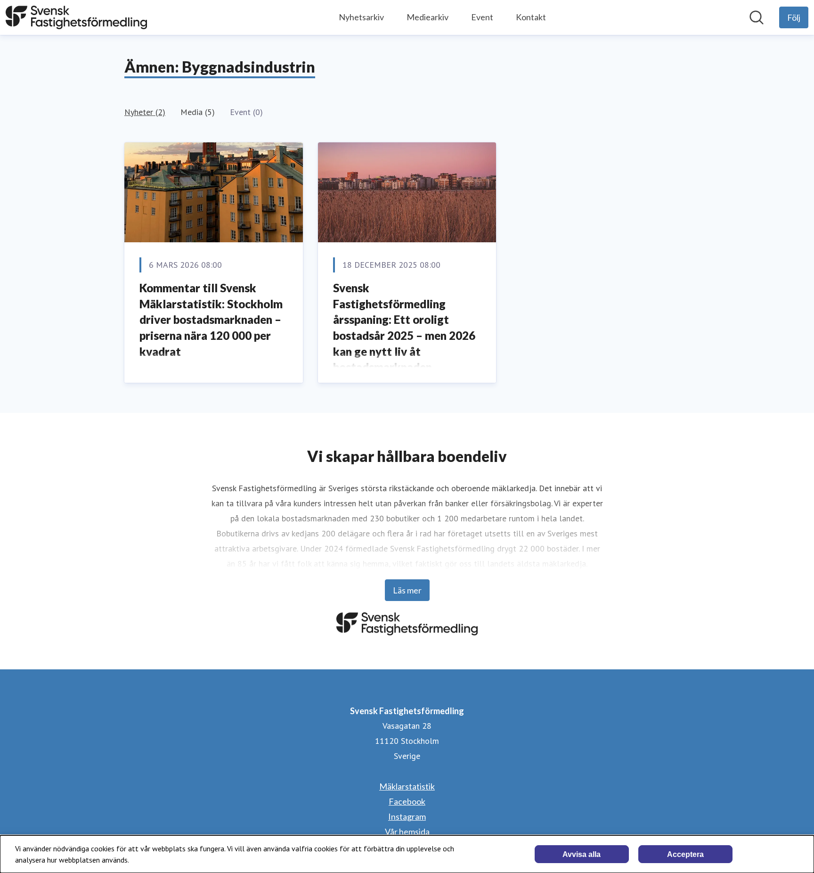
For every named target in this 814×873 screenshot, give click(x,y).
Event (482, 17)
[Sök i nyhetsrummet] (756, 17)
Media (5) (197, 112)
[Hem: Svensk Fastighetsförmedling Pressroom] (76, 17)
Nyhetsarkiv (361, 17)
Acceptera (685, 854)
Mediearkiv (427, 17)
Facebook (407, 801)
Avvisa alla (581, 854)
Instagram (407, 816)
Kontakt (531, 17)
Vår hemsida (407, 831)
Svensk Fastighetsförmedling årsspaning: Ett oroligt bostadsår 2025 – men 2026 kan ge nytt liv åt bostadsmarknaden (404, 327)
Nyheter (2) (144, 112)
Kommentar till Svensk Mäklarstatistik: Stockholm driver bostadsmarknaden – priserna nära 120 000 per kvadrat (211, 319)
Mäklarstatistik (407, 786)
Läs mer (407, 590)
